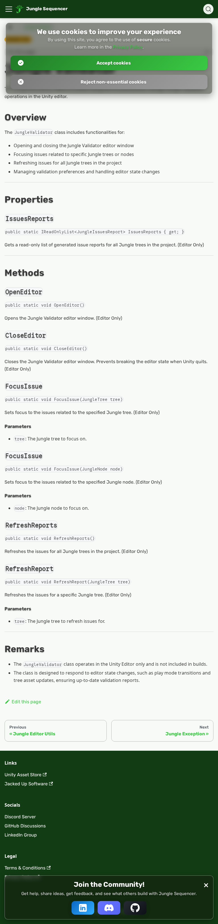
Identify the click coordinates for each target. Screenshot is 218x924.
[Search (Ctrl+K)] (208, 9)
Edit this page (26, 701)
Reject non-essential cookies (113, 82)
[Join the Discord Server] (109, 908)
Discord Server (20, 816)
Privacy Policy (127, 47)
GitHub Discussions (25, 826)
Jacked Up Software (26, 783)
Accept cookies (114, 63)
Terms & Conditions (25, 868)
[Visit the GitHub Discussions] (135, 908)
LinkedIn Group (21, 835)
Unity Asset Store (23, 774)
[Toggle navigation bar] (9, 9)
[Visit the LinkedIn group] (83, 908)
